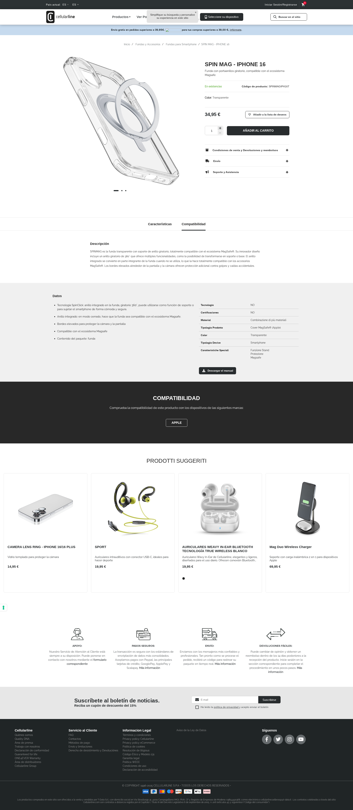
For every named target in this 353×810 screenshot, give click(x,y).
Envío (209, 645)
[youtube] (301, 739)
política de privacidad (226, 707)
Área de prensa (24, 742)
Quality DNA (22, 738)
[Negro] (183, 578)
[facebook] (267, 739)
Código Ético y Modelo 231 (138, 754)
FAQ (71, 735)
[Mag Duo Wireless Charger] (307, 509)
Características (160, 224)
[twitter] (278, 739)
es (64, 4)
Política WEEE (131, 762)
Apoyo (76, 645)
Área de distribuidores (28, 762)
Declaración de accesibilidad (140, 769)
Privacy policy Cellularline (138, 738)
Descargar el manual (220, 370)
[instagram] (289, 739)
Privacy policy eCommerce (139, 742)
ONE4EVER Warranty (28, 758)
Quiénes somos (24, 735)
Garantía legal (131, 758)
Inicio (127, 44)
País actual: (53, 4)
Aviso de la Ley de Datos (191, 730)
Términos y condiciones (137, 735)
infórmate (235, 29)
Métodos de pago (79, 742)
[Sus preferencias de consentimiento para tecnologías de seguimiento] (3, 607)
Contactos (75, 738)
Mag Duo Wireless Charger (291, 547)
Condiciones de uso (134, 765)
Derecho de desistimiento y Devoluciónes (93, 750)
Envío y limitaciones (80, 746)
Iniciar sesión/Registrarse (281, 4)
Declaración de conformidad (32, 750)
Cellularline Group (25, 765)
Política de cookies (134, 746)
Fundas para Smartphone (181, 44)
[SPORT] (132, 509)
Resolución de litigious (136, 750)
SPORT (100, 547)
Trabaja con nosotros (27, 746)
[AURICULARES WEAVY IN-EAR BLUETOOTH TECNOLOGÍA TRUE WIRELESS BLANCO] (220, 509)
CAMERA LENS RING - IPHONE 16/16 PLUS (41, 547)
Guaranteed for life (26, 754)
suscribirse (269, 699)
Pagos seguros (143, 645)
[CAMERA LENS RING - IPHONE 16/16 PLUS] (45, 509)
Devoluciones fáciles (275, 645)
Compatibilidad (194, 224)
